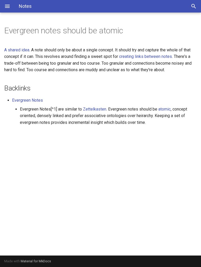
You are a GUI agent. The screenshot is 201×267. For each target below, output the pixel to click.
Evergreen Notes (27, 100)
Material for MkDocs (36, 261)
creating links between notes (145, 56)
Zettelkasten (94, 109)
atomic (164, 109)
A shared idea (16, 49)
